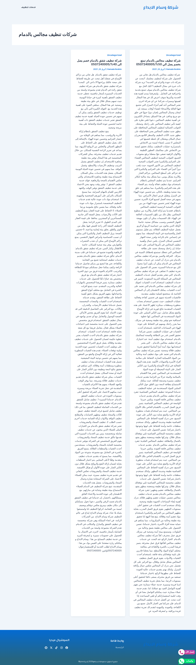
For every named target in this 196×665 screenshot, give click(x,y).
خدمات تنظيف (28, 7)
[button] (28, 7)
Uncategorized (173, 55)
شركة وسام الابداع (160, 7)
